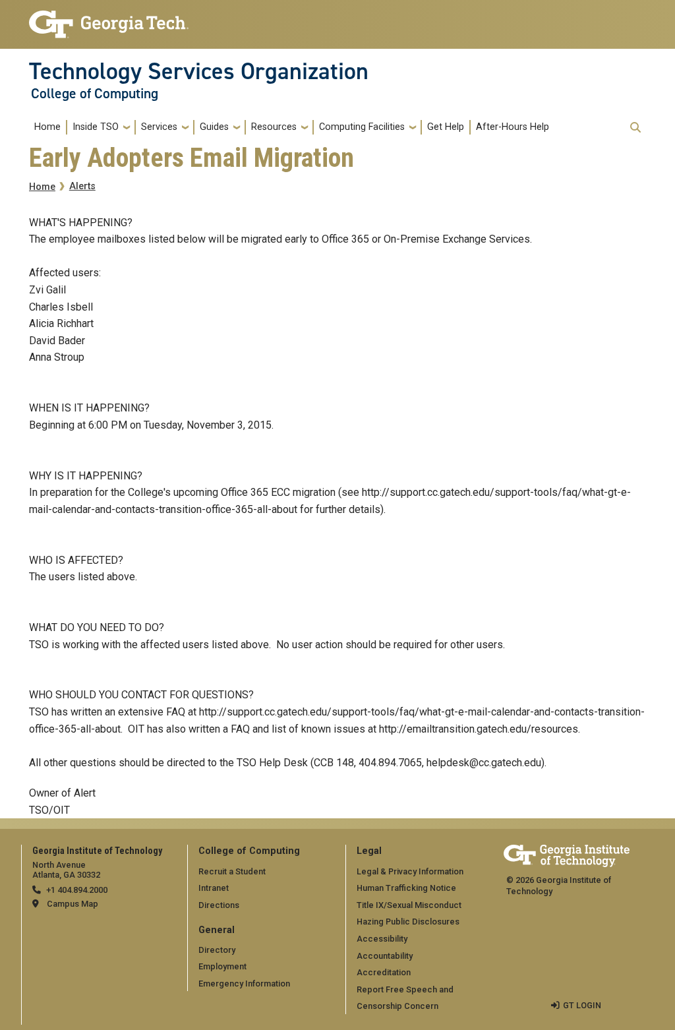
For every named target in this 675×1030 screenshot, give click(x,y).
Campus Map (72, 904)
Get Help (445, 127)
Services (159, 127)
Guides (214, 127)
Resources (274, 127)
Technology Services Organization (198, 71)
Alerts (82, 186)
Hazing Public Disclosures (408, 921)
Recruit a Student (232, 871)
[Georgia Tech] (567, 854)
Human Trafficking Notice (406, 888)
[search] (635, 127)
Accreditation (384, 972)
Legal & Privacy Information (410, 871)
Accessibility (382, 939)
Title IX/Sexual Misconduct (409, 905)
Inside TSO (96, 127)
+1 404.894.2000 (76, 890)
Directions (218, 905)
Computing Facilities (362, 127)
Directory (216, 950)
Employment (222, 966)
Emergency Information (244, 983)
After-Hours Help (512, 127)
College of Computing (94, 94)
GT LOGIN (582, 1005)
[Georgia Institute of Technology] (109, 19)
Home (47, 127)
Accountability (385, 956)
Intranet (213, 888)
